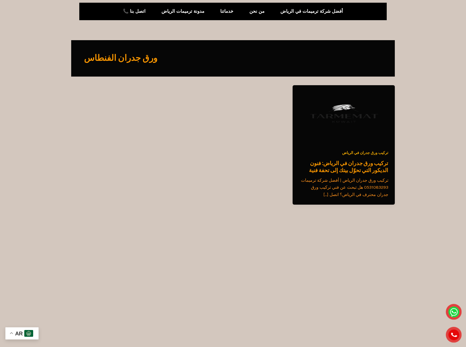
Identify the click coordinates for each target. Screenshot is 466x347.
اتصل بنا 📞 (134, 11)
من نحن (257, 11)
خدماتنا (227, 11)
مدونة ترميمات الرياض (183, 11)
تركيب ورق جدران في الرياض (365, 152)
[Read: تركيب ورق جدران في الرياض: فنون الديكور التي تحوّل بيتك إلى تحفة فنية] (344, 113)
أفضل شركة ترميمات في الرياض (311, 11)
